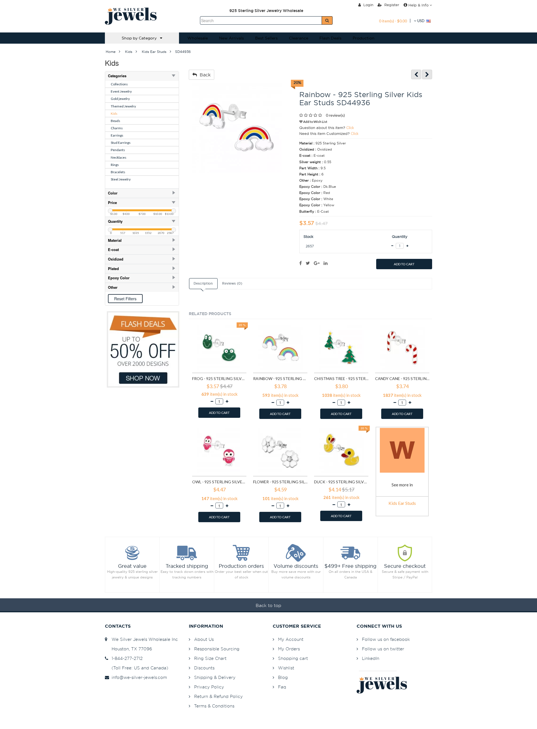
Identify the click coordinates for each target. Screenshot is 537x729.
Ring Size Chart (210, 658)
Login (367, 5)
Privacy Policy (209, 687)
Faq (282, 687)
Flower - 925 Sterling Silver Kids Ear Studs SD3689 (280, 481)
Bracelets (118, 172)
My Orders (289, 648)
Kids (114, 113)
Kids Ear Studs (402, 503)
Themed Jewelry (123, 106)
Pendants (118, 150)
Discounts (204, 668)
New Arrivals (231, 38)
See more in (402, 484)
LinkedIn (370, 658)
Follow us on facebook (386, 639)
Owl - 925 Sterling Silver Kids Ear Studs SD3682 (219, 481)
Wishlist (286, 668)
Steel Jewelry (121, 179)
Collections (119, 84)
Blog (283, 677)
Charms (117, 128)
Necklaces (118, 157)
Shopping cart (293, 658)
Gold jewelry (120, 99)
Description (203, 283)
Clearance (298, 38)
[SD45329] (427, 74)
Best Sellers (266, 38)
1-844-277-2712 (126, 658)
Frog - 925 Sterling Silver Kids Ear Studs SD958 (219, 378)
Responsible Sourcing (216, 648)
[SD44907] (416, 74)
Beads (115, 121)
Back (204, 75)
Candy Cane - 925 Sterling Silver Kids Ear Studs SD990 (402, 378)
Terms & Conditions (214, 706)
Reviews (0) (232, 283)
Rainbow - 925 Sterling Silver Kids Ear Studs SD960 (280, 378)
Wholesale (197, 38)
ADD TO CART (404, 264)
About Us (204, 639)
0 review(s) (335, 115)
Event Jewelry (121, 91)
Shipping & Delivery (214, 677)
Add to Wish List (315, 121)
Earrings (117, 135)
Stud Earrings (121, 142)
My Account (290, 639)
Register (391, 5)
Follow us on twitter (383, 648)
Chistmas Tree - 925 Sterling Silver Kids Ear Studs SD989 (341, 378)
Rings (115, 165)
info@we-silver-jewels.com (138, 677)
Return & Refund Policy (218, 696)
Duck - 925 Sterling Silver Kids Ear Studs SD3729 (341, 481)
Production (364, 38)
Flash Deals (330, 38)
